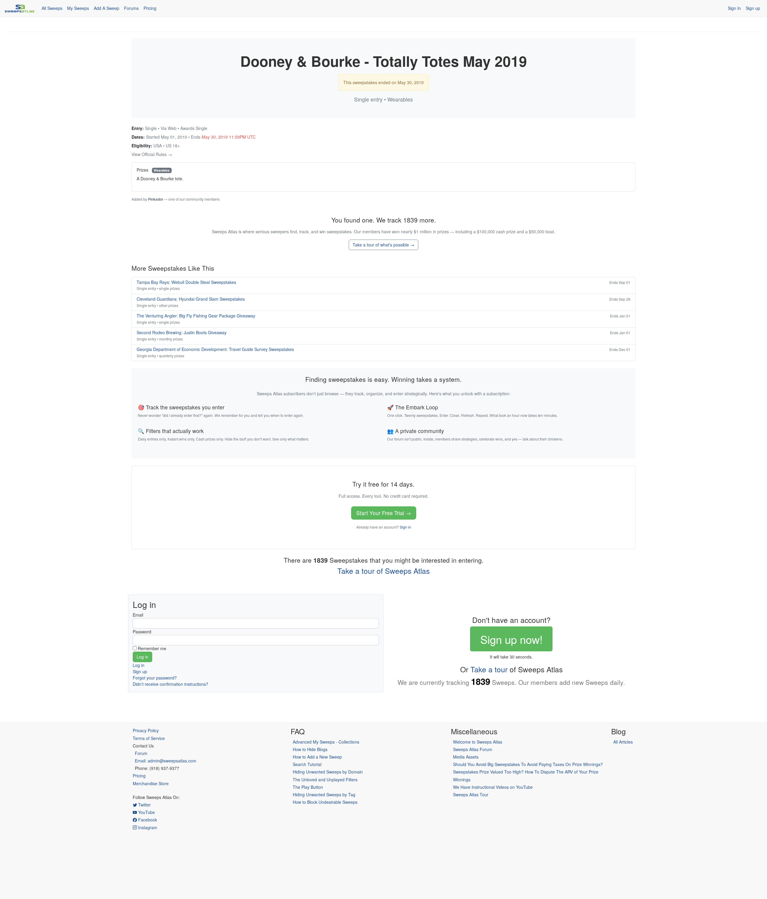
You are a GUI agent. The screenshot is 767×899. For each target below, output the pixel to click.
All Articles (623, 742)
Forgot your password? (155, 678)
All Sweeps (52, 8)
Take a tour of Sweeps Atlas (383, 570)
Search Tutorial (307, 764)
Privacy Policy (146, 730)
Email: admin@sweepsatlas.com (165, 761)
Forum (141, 753)
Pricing (150, 8)
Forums (131, 8)
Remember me (152, 648)
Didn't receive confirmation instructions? (170, 684)
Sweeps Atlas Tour (470, 794)
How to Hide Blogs (310, 749)
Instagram (147, 827)
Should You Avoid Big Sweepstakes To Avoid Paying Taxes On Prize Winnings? (528, 764)
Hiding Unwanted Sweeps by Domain (328, 772)
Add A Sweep (106, 8)
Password (142, 632)
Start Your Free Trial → (383, 513)
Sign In (734, 8)
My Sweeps (78, 8)
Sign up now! (511, 639)
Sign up (753, 8)
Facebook (147, 820)
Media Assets (465, 757)
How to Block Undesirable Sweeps (325, 802)
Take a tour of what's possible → (383, 245)
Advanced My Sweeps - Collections (326, 742)
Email (138, 615)
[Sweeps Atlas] (19, 8)
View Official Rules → (152, 154)
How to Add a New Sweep (317, 757)
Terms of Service (149, 738)
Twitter (144, 805)
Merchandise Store (151, 783)
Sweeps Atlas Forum (472, 749)
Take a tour (489, 669)
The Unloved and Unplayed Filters (325, 780)
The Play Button (308, 787)
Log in (138, 665)
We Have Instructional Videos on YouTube (493, 787)
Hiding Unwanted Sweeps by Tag (324, 794)
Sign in (405, 526)
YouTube (146, 812)
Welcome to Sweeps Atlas (477, 742)
